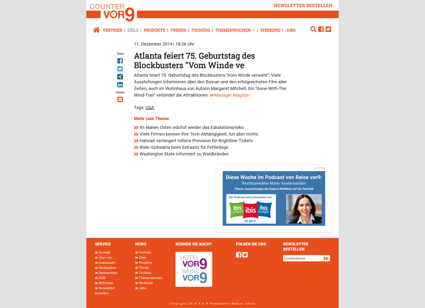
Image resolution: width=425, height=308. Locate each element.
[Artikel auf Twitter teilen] (121, 70)
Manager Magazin (232, 95)
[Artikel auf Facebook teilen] (121, 62)
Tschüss (201, 30)
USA (150, 107)
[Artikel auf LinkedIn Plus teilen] (121, 86)
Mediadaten (107, 268)
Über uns (105, 258)
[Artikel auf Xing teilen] (121, 78)
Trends (178, 30)
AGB (101, 278)
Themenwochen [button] (233, 30)
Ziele (133, 30)
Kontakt (104, 252)
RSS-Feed (105, 283)
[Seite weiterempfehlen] (121, 100)
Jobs (291, 30)
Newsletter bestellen (105, 290)
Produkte (154, 30)
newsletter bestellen (303, 5)
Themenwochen (150, 278)
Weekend (270, 30)
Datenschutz (107, 273)
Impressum (106, 263)
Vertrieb (112, 30)
